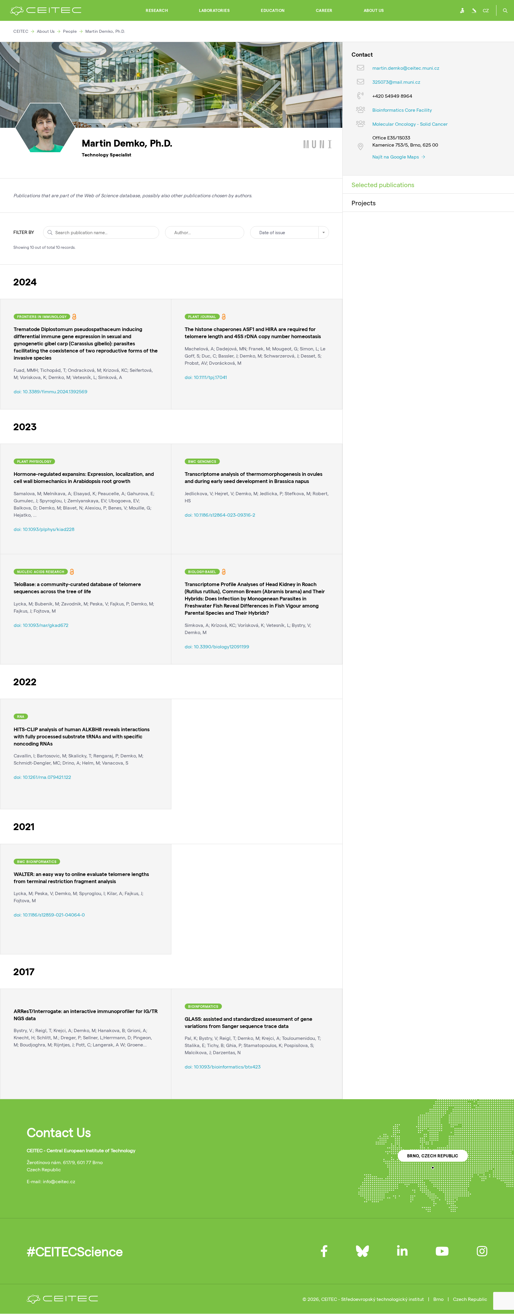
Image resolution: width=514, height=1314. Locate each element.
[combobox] (289, 232)
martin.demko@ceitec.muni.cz (405, 68)
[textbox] (289, 232)
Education (273, 10)
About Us (374, 10)
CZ (486, 10)
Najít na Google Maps (396, 156)
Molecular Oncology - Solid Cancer (410, 124)
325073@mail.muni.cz (396, 82)
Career (324, 10)
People (70, 31)
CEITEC (20, 31)
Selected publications (383, 184)
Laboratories (214, 10)
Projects (364, 202)
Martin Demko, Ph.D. (105, 31)
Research (157, 10)
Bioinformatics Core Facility (402, 110)
